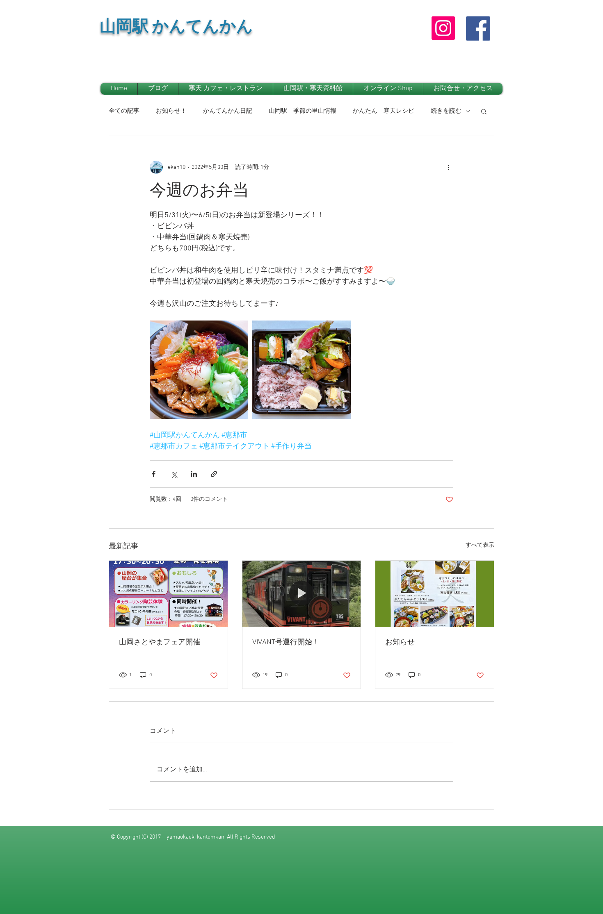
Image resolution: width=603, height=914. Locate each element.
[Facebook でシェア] (154, 474)
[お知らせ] (434, 594)
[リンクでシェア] (214, 474)
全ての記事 (124, 111)
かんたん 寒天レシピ (383, 111)
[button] (484, 111)
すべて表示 (480, 545)
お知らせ (400, 642)
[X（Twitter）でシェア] (174, 474)
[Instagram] (443, 28)
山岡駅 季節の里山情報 (302, 111)
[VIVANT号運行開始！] (301, 594)
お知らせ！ (171, 111)
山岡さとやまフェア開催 (159, 642)
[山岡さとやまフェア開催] (168, 594)
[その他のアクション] (448, 167)
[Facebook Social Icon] (478, 28)
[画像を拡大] (199, 370)
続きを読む (446, 111)
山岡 (116, 29)
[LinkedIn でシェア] (194, 474)
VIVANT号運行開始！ (286, 642)
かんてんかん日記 (227, 111)
